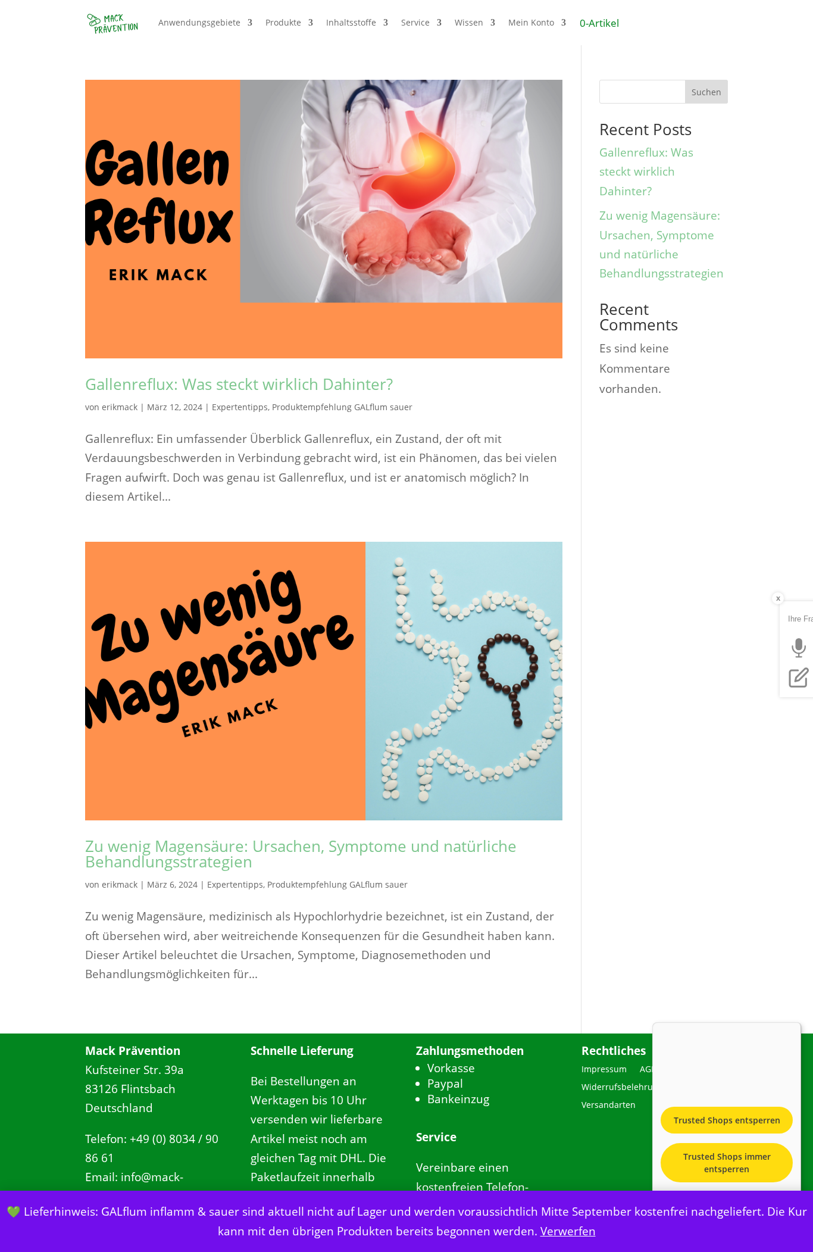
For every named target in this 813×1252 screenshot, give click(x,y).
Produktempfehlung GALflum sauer (342, 407)
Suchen (706, 92)
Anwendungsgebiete (199, 22)
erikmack (119, 407)
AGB (648, 1070)
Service (415, 22)
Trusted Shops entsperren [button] (727, 1120)
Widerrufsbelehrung (622, 1087)
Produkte (283, 22)
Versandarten (608, 1105)
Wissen (469, 22)
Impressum (604, 1070)
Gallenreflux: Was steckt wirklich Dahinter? (239, 384)
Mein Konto (531, 22)
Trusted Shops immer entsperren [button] (727, 1163)
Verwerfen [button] (568, 1231)
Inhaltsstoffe (351, 22)
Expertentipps (240, 407)
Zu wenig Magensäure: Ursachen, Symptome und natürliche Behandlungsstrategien (301, 853)
